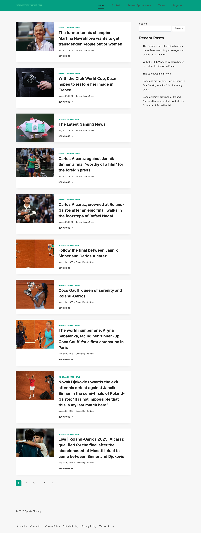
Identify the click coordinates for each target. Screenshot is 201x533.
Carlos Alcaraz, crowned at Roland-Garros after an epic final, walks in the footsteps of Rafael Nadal (91, 210)
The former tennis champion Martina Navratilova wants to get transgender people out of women (90, 38)
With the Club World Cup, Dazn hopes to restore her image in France (87, 84)
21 (45, 483)
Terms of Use (106, 526)
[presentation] (35, 36)
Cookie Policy (52, 526)
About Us (22, 526)
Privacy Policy (89, 526)
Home (101, 5)
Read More (66, 56)
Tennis (161, 5)
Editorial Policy (71, 526)
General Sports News (139, 5)
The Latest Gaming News (82, 124)
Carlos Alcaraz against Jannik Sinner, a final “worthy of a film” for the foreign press (91, 164)
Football (115, 5)
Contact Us (36, 526)
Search (143, 23)
